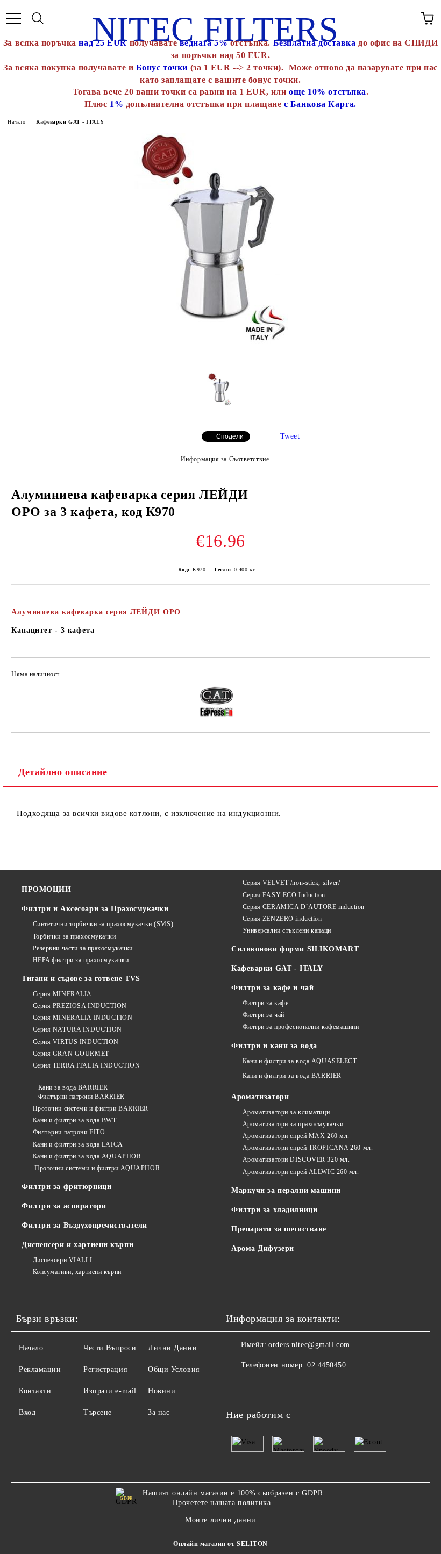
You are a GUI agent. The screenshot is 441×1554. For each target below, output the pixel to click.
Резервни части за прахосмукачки (83, 948)
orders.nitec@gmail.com (309, 1345)
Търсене (97, 1412)
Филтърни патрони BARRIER (81, 1096)
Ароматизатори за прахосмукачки (293, 1124)
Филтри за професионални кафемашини (301, 1026)
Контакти (35, 1391)
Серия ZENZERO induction (282, 918)
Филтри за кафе (265, 1003)
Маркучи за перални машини (286, 1190)
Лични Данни (172, 1348)
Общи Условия (174, 1369)
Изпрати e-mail (110, 1391)
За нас (158, 1412)
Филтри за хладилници (274, 1210)
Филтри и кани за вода (274, 1046)
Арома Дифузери (262, 1248)
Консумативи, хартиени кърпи (77, 1272)
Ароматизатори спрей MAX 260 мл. (296, 1136)
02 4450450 (326, 1365)
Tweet (290, 436)
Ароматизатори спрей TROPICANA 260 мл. (308, 1147)
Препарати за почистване (278, 1229)
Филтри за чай (263, 1015)
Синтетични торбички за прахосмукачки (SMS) (103, 924)
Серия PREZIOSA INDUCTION (80, 1005)
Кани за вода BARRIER (73, 1087)
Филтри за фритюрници (66, 1187)
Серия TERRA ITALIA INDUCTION (86, 1065)
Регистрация (105, 1369)
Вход (27, 1412)
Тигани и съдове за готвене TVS (81, 979)
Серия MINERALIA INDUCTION (83, 1017)
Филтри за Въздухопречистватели (84, 1225)
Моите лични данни (220, 1520)
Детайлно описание (63, 772)
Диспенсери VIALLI (62, 1260)
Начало (16, 122)
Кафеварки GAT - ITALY (70, 122)
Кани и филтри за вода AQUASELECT (300, 1061)
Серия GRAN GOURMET (71, 1053)
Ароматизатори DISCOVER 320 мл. (296, 1159)
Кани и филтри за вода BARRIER (292, 1075)
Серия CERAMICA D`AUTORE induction (304, 907)
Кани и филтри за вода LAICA (78, 1144)
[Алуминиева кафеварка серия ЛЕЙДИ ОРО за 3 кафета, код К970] (220, 357)
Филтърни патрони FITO (69, 1132)
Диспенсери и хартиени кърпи (77, 1245)
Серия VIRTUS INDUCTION (76, 1041)
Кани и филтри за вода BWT (75, 1120)
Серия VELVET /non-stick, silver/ (291, 882)
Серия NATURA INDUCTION (77, 1029)
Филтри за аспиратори (64, 1206)
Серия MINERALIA (62, 994)
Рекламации (40, 1369)
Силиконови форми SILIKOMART (295, 949)
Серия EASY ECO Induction (284, 895)
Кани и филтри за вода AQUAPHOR (87, 1156)
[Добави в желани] (414, 675)
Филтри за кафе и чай (272, 988)
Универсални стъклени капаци (287, 930)
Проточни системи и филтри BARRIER (90, 1108)
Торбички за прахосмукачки (74, 936)
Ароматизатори (260, 1097)
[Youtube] (239, 1386)
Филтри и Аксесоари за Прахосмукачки (95, 909)
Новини (161, 1391)
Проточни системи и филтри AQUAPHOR (96, 1168)
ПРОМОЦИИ (46, 889)
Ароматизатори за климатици (286, 1112)
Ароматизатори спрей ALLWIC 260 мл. (301, 1172)
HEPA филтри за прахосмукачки (81, 960)
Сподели (230, 436)
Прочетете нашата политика (222, 1503)
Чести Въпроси (109, 1348)
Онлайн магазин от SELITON (220, 1544)
